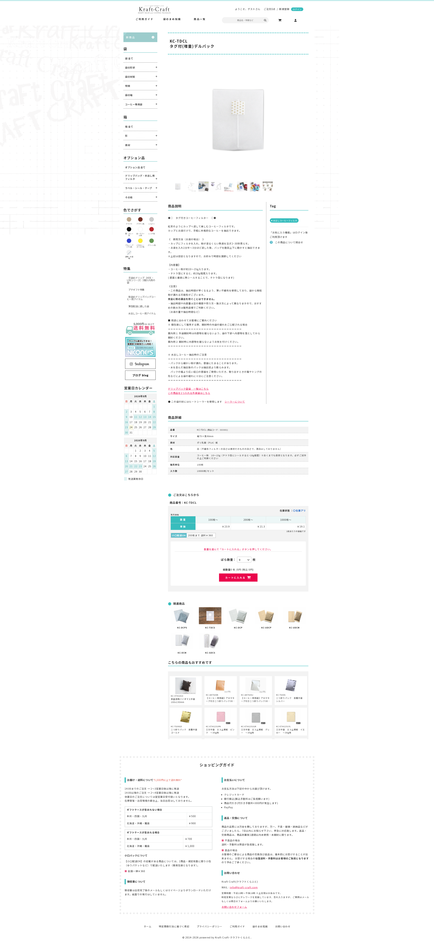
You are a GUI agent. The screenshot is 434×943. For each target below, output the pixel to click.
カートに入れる (235, 577)
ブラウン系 (140, 223)
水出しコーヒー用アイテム (142, 313)
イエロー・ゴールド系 (140, 246)
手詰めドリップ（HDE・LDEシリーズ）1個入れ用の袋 (141, 280)
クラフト (129, 223)
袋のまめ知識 (260, 926)
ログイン (297, 9)
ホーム (147, 926)
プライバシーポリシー (209, 926)
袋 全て (129, 58)
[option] (238, 120)
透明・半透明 (129, 257)
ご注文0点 (269, 9)
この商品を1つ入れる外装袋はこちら (189, 393)
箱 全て (129, 126)
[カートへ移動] (280, 20)
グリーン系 (152, 245)
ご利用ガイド (237, 926)
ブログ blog (140, 375)
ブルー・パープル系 (129, 246)
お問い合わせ (282, 926)
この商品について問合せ (289, 242)
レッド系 (151, 233)
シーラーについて (235, 401)
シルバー (151, 223)
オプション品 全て (135, 167)
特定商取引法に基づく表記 (174, 926)
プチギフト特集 (136, 289)
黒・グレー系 (129, 234)
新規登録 (284, 9)
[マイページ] (295, 20)
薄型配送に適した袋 (138, 306)
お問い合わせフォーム (234, 907)
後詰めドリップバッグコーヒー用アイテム (141, 298)
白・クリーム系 (140, 234)
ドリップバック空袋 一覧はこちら (188, 388)
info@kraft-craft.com (244, 887)
